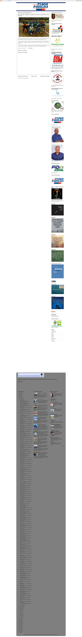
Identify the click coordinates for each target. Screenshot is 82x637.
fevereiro (21, 615)
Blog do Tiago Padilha (54, 402)
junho (21, 610)
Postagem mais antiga (44, 76)
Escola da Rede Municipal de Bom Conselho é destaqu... (25, 540)
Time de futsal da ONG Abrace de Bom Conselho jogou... (25, 498)
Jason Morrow (48, 634)
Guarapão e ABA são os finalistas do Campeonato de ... (25, 486)
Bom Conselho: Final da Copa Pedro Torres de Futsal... (25, 409)
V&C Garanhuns (53, 408)
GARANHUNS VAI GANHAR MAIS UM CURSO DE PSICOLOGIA (58, 416)
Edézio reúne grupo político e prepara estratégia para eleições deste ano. (43, 406)
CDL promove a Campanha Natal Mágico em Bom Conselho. (26, 557)
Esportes (52, 335)
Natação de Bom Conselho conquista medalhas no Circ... (25, 536)
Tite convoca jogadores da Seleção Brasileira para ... (25, 544)
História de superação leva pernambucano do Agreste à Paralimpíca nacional (58, 410)
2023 (20, 396)
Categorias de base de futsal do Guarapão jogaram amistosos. (42, 412)
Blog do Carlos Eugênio (54, 437)
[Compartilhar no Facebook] (31, 48)
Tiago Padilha (54, 315)
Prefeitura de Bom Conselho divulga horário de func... (25, 431)
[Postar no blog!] (29, 48)
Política (52, 334)
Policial (52, 336)
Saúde (52, 337)
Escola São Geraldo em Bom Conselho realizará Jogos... (25, 516)
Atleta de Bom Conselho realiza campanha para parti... (24, 401)
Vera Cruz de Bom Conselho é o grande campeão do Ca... (26, 526)
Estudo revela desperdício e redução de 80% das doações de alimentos (56, 443)
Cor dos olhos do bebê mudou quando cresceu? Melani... (25, 482)
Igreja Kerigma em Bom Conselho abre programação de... (25, 571)
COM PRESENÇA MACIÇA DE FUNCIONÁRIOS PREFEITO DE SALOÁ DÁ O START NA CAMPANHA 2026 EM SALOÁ (58, 427)
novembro (21, 400)
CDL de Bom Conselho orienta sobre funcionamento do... (25, 433)
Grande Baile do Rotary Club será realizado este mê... (25, 474)
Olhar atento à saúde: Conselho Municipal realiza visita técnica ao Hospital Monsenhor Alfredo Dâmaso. (43, 446)
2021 (20, 618)
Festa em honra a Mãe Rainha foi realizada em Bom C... (25, 450)
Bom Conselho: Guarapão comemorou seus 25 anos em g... (25, 603)
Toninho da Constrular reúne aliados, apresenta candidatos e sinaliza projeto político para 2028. (58, 404)
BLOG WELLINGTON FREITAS (55, 424)
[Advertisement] (55, 357)
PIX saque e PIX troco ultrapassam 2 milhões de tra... (25, 520)
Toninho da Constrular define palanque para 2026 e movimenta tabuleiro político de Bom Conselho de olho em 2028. (43, 453)
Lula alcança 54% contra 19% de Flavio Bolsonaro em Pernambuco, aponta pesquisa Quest (58, 394)
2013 (20, 628)
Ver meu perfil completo (55, 316)
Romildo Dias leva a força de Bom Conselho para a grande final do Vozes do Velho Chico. (43, 432)
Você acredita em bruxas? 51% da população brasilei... (25, 415)
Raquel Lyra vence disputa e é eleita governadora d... (25, 597)
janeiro (21, 616)
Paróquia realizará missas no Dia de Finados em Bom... (25, 591)
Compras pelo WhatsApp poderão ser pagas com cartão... (25, 435)
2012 (20, 629)
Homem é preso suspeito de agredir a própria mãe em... (25, 524)
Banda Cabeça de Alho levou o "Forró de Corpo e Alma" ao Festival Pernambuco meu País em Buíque (58, 433)
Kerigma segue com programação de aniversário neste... (25, 470)
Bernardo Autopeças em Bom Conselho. (26, 545)
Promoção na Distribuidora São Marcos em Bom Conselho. (25, 518)
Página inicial (34, 76)
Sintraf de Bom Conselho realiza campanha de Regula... (24, 403)
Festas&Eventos (53, 338)
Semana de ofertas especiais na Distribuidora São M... (24, 456)
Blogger (56, 634)
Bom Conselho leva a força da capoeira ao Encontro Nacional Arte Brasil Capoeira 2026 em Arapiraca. (42, 439)
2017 (20, 623)
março (21, 614)
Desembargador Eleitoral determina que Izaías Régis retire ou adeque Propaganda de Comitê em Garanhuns (56, 439)
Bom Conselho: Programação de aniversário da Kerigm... (24, 512)
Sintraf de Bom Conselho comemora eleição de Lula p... (25, 547)
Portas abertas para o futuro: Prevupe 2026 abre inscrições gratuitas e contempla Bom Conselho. (42, 418)
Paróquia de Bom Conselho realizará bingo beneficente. (25, 454)
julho (20, 609)
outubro (21, 605)
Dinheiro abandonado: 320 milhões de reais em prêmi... (25, 492)
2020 (20, 619)
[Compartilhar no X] (30, 48)
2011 (20, 630)
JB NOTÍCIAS (53, 442)
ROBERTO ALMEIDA (54, 414)
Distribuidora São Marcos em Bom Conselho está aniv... (25, 577)
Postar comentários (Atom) (25, 78)
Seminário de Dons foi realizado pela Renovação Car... (25, 575)
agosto (21, 608)
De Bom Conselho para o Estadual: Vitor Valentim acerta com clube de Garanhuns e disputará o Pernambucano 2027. (43, 425)
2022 (20, 397)
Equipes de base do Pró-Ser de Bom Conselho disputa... (25, 538)
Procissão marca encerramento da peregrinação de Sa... (25, 488)
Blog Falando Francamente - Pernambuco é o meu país (55, 431)
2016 (20, 624)
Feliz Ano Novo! (40, 399)
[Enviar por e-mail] (28, 48)
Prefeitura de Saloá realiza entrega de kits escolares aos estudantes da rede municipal (57, 422)
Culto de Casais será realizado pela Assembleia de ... (25, 405)
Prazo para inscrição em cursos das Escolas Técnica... (25, 534)
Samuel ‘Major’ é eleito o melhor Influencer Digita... (24, 504)
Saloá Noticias (53, 420)
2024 (20, 395)
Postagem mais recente (23, 76)
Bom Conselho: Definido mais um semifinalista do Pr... (25, 593)
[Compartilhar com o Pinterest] (32, 48)
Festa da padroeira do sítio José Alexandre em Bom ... (24, 506)
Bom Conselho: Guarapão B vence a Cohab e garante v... (25, 573)
